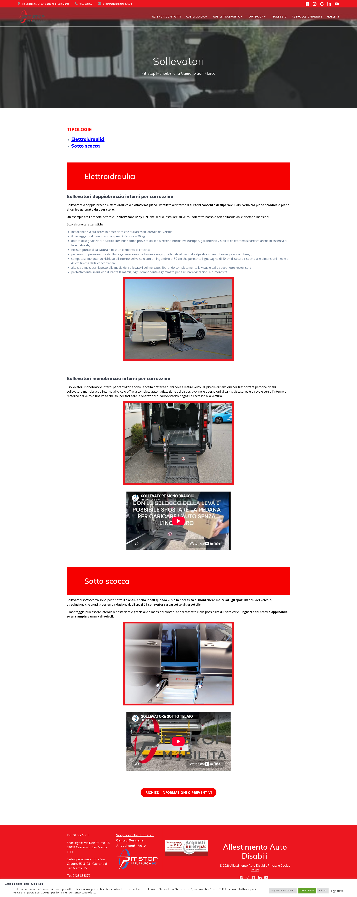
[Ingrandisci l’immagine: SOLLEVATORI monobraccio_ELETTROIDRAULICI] (229, 406)
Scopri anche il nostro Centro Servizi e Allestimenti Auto (135, 840)
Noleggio (279, 16)
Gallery (333, 16)
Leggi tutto (336, 890)
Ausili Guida (195, 16)
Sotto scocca (85, 146)
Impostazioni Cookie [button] (282, 890)
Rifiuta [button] (322, 890)
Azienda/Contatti (166, 16)
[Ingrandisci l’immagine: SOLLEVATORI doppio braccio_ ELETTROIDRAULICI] (229, 282)
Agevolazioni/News (307, 16)
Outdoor (256, 16)
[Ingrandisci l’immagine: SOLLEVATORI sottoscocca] (229, 626)
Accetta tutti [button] (307, 890)
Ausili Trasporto (226, 16)
